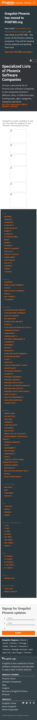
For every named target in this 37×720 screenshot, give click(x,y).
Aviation (7, 419)
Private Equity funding (13, 291)
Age (4, 553)
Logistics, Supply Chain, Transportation (13, 460)
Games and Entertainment (15, 354)
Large (6, 515)
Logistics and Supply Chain (15, 365)
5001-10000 (8, 543)
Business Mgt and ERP (13, 322)
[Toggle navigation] (34, 3)
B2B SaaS (7, 487)
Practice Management (13, 397)
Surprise (7, 266)
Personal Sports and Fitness (16, 391)
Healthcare (9, 451)
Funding (6, 279)
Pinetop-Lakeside (11, 248)
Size (4, 503)
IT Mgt (6, 359)
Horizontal (9, 454)
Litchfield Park (10, 237)
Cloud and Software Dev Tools (17, 327)
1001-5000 (7, 540)
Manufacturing (10, 465)
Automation (9, 319)
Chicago (22, 643)
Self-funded (9, 297)
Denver (13, 646)
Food (6, 445)
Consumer (8, 428)
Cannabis (8, 422)
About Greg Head (10, 709)
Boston (13, 643)
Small (6, 509)
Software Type (9, 484)
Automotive (9, 416)
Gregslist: (6, 699)
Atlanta (23, 640)
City (4, 213)
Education (8, 431)
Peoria (6, 243)
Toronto (27, 652)
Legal (6, 457)
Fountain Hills (10, 228)
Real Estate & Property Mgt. (16, 471)
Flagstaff (8, 225)
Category (6, 307)
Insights (5, 688)
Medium (7, 512)
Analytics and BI (11, 316)
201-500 (7, 534)
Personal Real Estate (13, 388)
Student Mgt (9, 403)
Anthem (7, 216)
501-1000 (7, 537)
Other (6, 288)
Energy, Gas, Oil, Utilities (14, 434)
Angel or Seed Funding (13, 285)
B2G (5, 490)
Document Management (14, 339)
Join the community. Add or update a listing (15, 105)
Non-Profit (9, 468)
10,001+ (7, 546)
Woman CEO (9, 578)
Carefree (7, 219)
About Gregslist (9, 706)
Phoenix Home (9, 678)
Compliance (9, 333)
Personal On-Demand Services (16, 386)
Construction (10, 425)
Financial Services (11, 442)
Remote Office (8, 586)
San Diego (17, 652)
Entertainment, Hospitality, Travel (15, 438)
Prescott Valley (11, 254)
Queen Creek (9, 257)
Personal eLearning (12, 377)
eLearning (8, 345)
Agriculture (9, 413)
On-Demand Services (12, 371)
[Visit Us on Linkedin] (23, 702)
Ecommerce (8, 342)
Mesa (6, 240)
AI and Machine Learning (14, 313)
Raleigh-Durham (19, 649)
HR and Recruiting (11, 356)
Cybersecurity (10, 336)
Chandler (8, 222)
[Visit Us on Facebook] (30, 702)
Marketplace (9, 368)
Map (4, 685)
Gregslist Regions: (11, 640)
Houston (23, 646)
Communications (11, 330)
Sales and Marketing (12, 400)
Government (9, 448)
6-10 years (8, 562)
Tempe (6, 269)
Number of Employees (12, 522)
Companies (18, 3)
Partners (27, 3)
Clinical (7, 324)
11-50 (6, 528)
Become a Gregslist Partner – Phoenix (15, 693)
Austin (5, 643)
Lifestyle (8, 362)
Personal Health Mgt (13, 383)
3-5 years (7, 559)
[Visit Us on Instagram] (33, 702)
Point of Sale (9, 394)
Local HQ (8, 589)
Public (6, 294)
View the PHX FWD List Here (18, 52)
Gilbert (7, 231)
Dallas (5, 646)
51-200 (6, 531)
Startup (7, 506)
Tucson (7, 272)
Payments (8, 374)
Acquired (8, 282)
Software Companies (11, 681)
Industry (6, 410)
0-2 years (7, 556)
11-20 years (8, 565)
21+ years (8, 568)
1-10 (5, 525)
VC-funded (8, 299)
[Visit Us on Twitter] (26, 702)
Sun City (7, 263)
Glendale (8, 234)
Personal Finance (11, 380)
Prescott (8, 251)
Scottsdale (9, 260)
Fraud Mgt (8, 351)
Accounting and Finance (14, 310)
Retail (6, 474)
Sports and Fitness (12, 477)
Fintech (7, 348)
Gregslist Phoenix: (10, 675)
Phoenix (7, 246)
